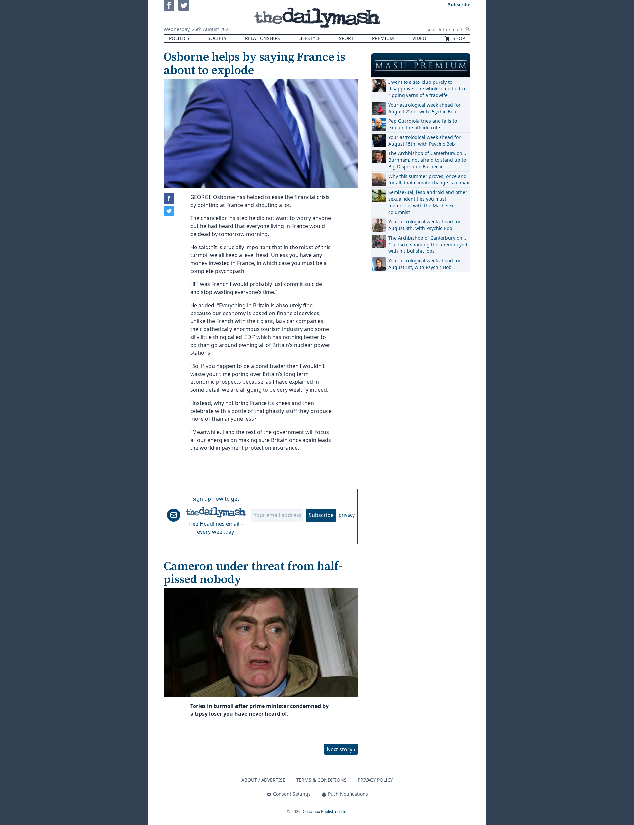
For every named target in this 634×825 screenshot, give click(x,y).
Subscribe (321, 515)
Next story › (341, 749)
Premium (383, 38)
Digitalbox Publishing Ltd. (324, 811)
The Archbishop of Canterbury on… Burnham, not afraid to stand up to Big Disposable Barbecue (427, 160)
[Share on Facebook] (169, 198)
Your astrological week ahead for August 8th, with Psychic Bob (424, 224)
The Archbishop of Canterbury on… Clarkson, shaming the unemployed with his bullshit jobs (427, 244)
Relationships (262, 38)
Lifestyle (309, 38)
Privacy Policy (375, 780)
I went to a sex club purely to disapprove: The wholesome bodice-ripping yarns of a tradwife (428, 88)
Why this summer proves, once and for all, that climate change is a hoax (428, 179)
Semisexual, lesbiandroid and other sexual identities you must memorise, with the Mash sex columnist (427, 202)
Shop (458, 38)
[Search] (467, 29)
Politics (179, 38)
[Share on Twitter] (169, 211)
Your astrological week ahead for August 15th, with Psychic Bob (424, 140)
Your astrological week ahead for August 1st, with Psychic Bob (424, 263)
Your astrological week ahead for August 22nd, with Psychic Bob (424, 108)
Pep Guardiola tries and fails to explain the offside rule (422, 124)
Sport (346, 38)
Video (419, 38)
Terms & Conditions (321, 780)
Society (217, 38)
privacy (347, 515)
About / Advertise (263, 780)
